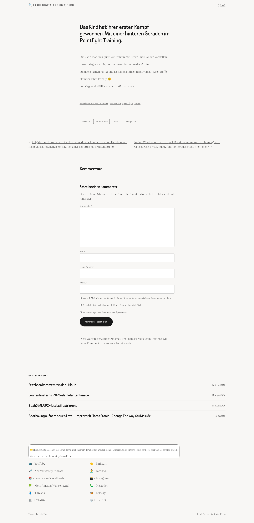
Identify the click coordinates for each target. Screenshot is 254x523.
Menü (221, 5)
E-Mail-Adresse (87, 266)
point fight (128, 103)
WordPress (220, 514)
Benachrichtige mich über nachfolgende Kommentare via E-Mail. (112, 304)
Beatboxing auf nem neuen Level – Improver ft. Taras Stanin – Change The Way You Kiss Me (90, 416)
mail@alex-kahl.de (62, 456)
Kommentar (86, 205)
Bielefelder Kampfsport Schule (94, 103)
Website (83, 282)
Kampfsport (131, 121)
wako (138, 103)
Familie (116, 121)
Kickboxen (116, 103)
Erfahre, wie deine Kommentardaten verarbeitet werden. (123, 340)
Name (83, 251)
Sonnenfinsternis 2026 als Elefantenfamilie (59, 395)
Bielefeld (86, 121)
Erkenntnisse (102, 121)
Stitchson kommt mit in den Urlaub (52, 385)
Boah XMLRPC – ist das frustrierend (53, 405)
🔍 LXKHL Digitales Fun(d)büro (51, 5)
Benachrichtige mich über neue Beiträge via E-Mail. (106, 312)
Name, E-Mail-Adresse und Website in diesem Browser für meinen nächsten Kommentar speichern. (127, 298)
